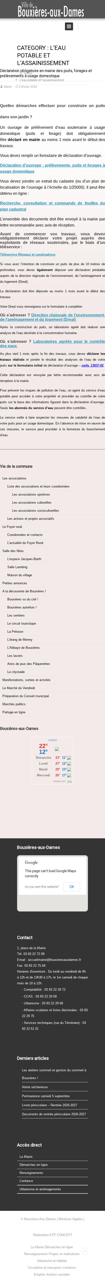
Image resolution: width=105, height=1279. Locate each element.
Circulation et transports (45, 1267)
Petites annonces (14, 583)
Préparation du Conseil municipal (25, 696)
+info (69, 781)
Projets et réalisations (64, 1254)
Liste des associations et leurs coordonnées (38, 486)
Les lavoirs (15, 656)
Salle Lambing (17, 567)
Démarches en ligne (34, 1165)
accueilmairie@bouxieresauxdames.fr (54, 960)
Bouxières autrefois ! (22, 607)
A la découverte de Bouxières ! (24, 591)
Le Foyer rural (12, 527)
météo (52, 740)
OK (72, 887)
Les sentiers (16, 615)
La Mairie (26, 1157)
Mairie (8, 86)
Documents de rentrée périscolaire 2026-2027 (54, 1114)
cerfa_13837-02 (93, 365)
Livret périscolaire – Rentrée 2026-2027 (49, 1105)
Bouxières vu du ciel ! (22, 599)
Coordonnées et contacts (25, 535)
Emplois (39, 1274)
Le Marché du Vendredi (18, 688)
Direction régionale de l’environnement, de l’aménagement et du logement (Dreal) (52, 317)
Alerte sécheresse (35, 1087)
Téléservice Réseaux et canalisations (27, 254)
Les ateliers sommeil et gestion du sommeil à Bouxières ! (54, 1074)
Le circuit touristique (21, 623)
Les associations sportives (31, 494)
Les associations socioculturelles (35, 510)
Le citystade (16, 672)
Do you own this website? (42, 887)
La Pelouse (15, 631)
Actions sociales (58, 1274)
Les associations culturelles (32, 502)
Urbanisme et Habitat (52, 1261)
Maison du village (19, 575)
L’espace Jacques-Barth (24, 559)
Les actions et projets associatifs (30, 518)
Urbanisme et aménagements (40, 1189)
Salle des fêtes (13, 551)
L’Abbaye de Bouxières (23, 648)
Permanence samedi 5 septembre (46, 1096)
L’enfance (26, 1181)
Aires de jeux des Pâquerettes (28, 664)
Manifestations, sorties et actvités (26, 680)
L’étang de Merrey (19, 639)
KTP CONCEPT (61, 1235)
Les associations (14, 478)
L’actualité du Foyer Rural (25, 543)
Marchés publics (14, 704)
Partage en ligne (13, 712)
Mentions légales (71, 1219)
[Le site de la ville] (52, 9)
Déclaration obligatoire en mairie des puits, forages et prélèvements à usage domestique (46, 73)
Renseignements (31, 1173)
